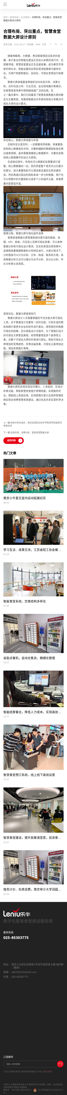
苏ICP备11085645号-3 (21, 1090)
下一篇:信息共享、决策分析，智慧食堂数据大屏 (26, 432)
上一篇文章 (9, 95)
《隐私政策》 (47, 1071)
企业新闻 (25, 17)
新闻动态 (14, 17)
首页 (5, 17)
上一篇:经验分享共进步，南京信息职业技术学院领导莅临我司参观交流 (32, 424)
